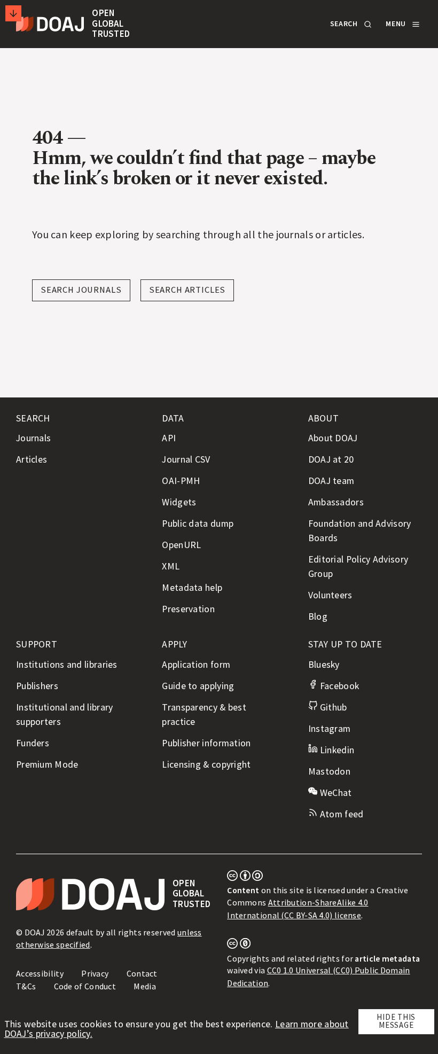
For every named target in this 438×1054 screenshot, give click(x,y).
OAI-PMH (181, 481)
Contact (142, 973)
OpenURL (181, 545)
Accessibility (40, 973)
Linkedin (335, 750)
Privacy (94, 973)
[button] (350, 24)
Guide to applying (198, 686)
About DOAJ (333, 438)
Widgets (179, 502)
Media (145, 986)
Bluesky (324, 664)
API (169, 438)
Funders (32, 743)
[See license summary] (245, 877)
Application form (196, 664)
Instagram (329, 729)
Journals (33, 438)
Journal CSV (186, 459)
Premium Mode (47, 764)
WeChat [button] (334, 793)
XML (170, 566)
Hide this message (396, 1021)
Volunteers (330, 595)
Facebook (338, 686)
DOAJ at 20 (331, 459)
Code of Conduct (85, 986)
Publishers (37, 686)
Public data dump (197, 523)
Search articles (187, 289)
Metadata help (192, 588)
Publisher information (206, 743)
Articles (31, 459)
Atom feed (340, 814)
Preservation (188, 609)
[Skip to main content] (13, 13)
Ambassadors (336, 502)
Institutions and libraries (67, 664)
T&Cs (26, 986)
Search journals (81, 289)
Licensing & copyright (206, 764)
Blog (317, 616)
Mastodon (329, 771)
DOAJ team (331, 481)
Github (332, 707)
